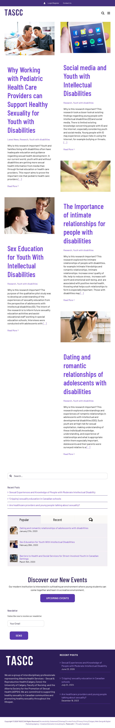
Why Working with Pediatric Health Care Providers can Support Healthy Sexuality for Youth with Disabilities (27, 99)
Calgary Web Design (96, 721)
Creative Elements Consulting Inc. (53, 724)
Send (19, 635)
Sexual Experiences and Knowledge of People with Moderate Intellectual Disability (52, 492)
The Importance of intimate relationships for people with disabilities (84, 223)
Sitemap (62, 721)
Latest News (13, 139)
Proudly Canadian (82, 724)
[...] (20, 179)
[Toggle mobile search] (102, 13)
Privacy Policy (82, 721)
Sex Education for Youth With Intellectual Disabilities (25, 261)
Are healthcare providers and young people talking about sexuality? (44, 505)
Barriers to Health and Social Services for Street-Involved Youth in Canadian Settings (59, 557)
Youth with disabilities (39, 139)
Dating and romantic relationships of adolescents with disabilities (84, 373)
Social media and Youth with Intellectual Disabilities (84, 80)
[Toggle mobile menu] (109, 13)
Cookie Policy (71, 721)
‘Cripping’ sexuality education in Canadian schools (35, 498)
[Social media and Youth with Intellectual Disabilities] (85, 37)
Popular (24, 519)
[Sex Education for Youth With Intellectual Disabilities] (29, 215)
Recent (57, 519)
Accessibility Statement (49, 721)
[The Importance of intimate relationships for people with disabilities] (85, 176)
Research (24, 139)
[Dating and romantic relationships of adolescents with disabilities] (85, 326)
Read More (12, 186)
